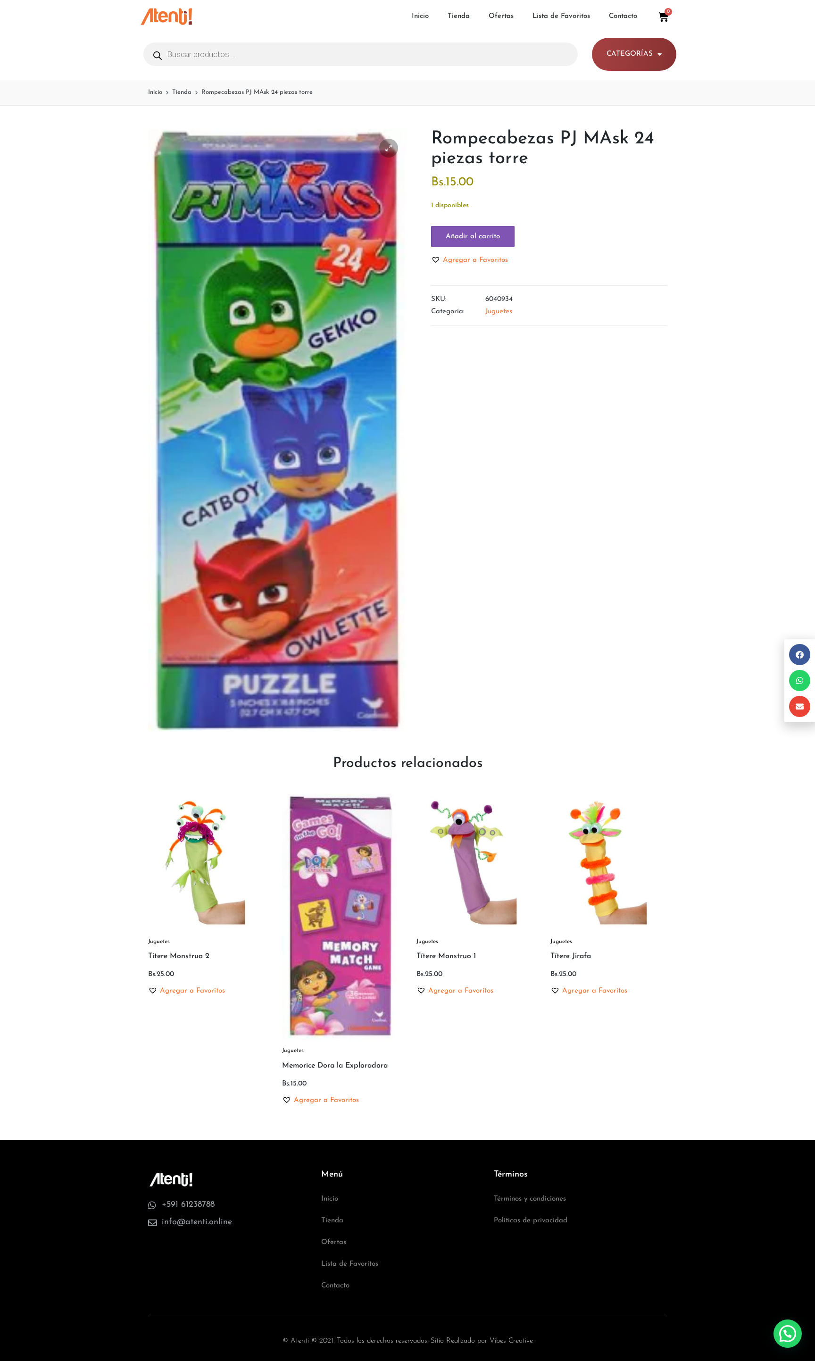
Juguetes (498, 311)
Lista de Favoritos (561, 16)
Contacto (623, 16)
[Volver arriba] (788, 1316)
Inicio (420, 16)
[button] (388, 148)
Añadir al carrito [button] (205, 930)
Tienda (459, 16)
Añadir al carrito (473, 236)
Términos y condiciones (530, 1198)
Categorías (630, 54)
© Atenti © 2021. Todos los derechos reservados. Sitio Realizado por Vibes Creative (408, 1340)
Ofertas (501, 16)
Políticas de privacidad (530, 1220)
